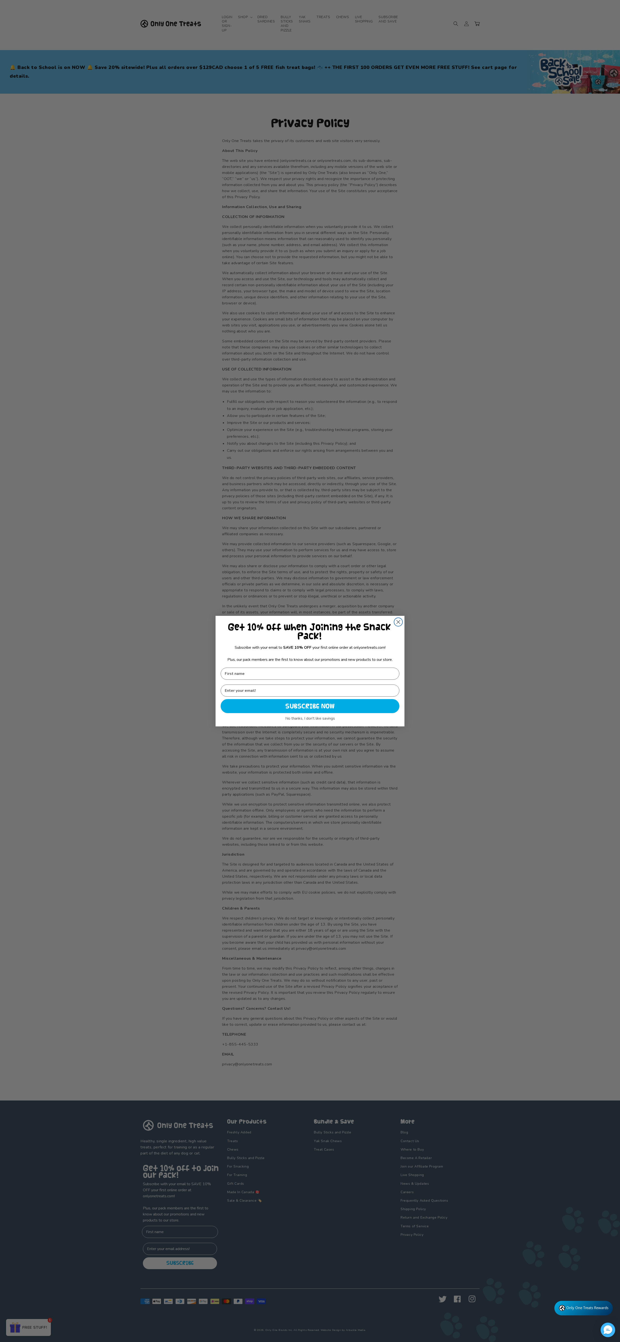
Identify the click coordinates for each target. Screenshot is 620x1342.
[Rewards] (583, 1308)
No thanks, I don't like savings (310, 718)
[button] (608, 1330)
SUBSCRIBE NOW (310, 706)
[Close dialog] (398, 622)
